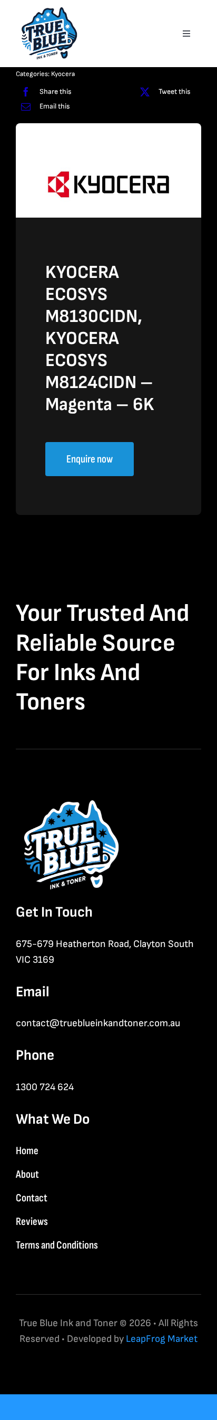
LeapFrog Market (162, 1339)
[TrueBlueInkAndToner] (47, 10)
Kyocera (63, 74)
